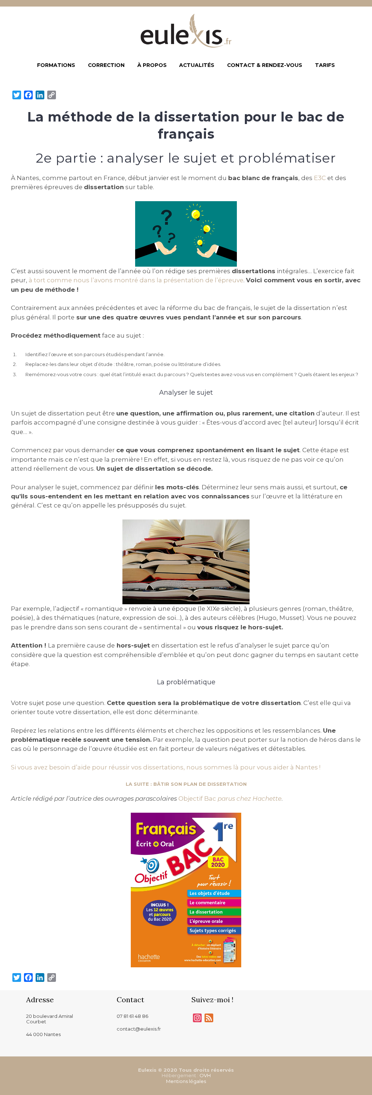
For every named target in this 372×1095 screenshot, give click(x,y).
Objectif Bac (230, 798)
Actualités (196, 65)
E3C (319, 178)
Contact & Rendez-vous (264, 65)
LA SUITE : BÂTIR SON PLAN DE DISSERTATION (186, 784)
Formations (56, 65)
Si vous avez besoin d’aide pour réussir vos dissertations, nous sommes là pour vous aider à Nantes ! (165, 767)
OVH (205, 1075)
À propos (152, 65)
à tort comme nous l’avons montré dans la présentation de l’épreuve (136, 280)
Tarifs (325, 65)
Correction (106, 65)
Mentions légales (186, 1081)
